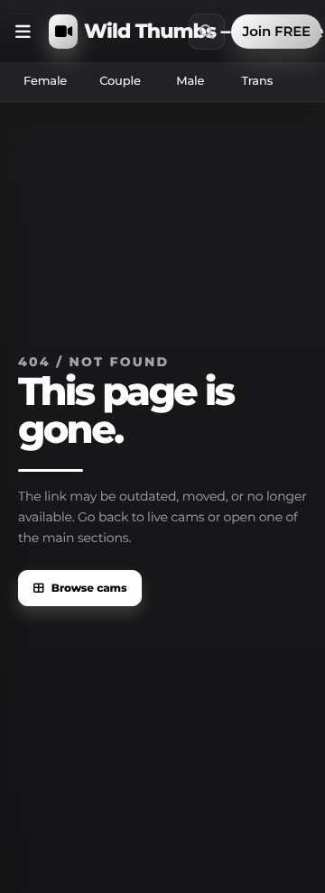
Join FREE (276, 31)
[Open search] (207, 32)
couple (120, 81)
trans (257, 81)
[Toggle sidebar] (23, 32)
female (45, 81)
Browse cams (89, 588)
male (190, 81)
